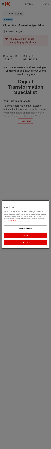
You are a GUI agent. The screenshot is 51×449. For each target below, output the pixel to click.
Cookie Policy (12, 221)
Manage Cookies (25, 228)
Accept (25, 242)
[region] (25, 224)
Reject (25, 235)
